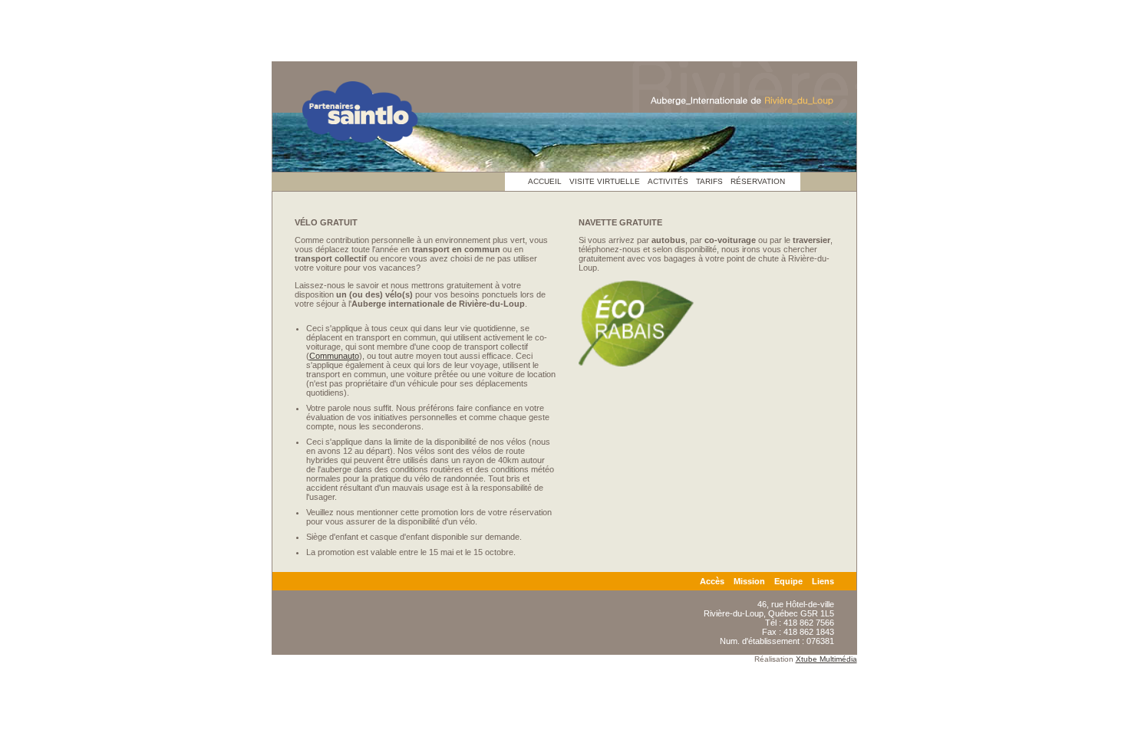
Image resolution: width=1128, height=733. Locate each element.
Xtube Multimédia (826, 659)
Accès (712, 581)
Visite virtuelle (604, 181)
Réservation (758, 181)
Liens (823, 581)
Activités (668, 181)
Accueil (545, 181)
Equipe (788, 581)
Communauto (334, 355)
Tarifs (709, 181)
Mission (749, 581)
